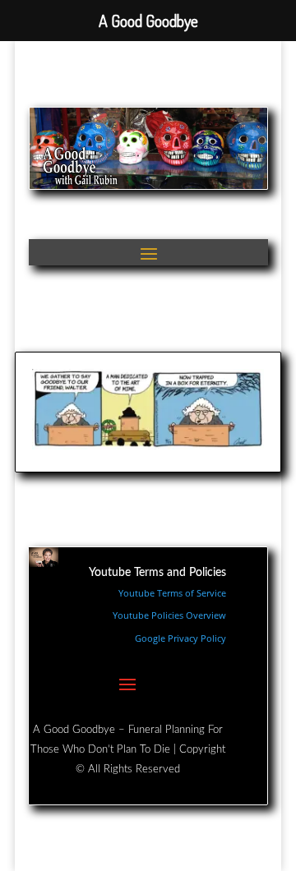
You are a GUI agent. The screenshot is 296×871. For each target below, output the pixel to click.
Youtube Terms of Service (172, 593)
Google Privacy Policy (180, 638)
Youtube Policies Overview (169, 615)
